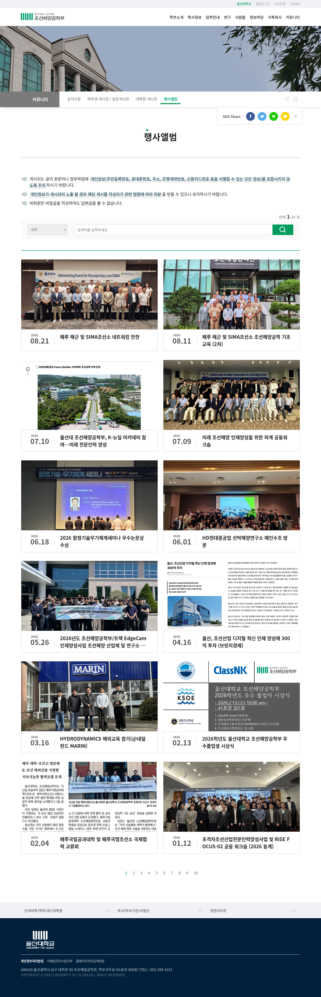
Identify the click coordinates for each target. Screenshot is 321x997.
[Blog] (273, 116)
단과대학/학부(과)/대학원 (43, 910)
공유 (286, 99)
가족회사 (275, 17)
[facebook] (250, 116)
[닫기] (295, 116)
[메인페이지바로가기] (42, 17)
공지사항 (74, 99)
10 (196, 872)
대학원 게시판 (146, 99)
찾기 (283, 230)
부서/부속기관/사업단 (133, 910)
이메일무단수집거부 (59, 961)
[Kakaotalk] (285, 116)
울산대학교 (244, 3)
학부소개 (176, 17)
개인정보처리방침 (32, 961)
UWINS (295, 3)
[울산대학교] (40, 940)
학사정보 (195, 17)
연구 (227, 17)
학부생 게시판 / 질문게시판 (108, 99)
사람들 (240, 17)
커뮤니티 (293, 17)
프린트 (295, 99)
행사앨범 (170, 99)
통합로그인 (262, 3)
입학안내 (213, 17)
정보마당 (257, 17)
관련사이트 (218, 910)
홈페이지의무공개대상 (90, 961)
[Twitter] (262, 116)
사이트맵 (279, 3)
